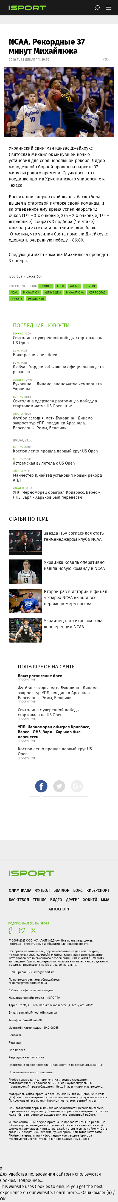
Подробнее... (30, 1180)
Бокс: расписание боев (35, 355)
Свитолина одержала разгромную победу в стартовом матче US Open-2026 (55, 403)
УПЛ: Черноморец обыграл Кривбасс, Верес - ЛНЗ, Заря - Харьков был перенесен (56, 494)
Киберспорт (97, 890)
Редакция (16, 1042)
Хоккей (90, 899)
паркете (17, 299)
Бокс (78, 890)
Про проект (17, 1050)
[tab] (41, 786)
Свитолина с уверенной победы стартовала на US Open (58, 340)
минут (74, 286)
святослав (97, 292)
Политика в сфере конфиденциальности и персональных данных (56, 1065)
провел (46, 286)
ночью (90, 286)
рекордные (36, 299)
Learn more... (67, 1192)
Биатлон (61, 890)
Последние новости (41, 325)
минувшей (52, 292)
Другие (72, 899)
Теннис (39, 899)
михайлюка (75, 292)
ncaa (14, 292)
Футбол (42, 890)
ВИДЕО (56, 899)
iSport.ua (16, 276)
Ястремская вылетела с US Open (44, 463)
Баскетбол (34, 276)
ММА (105, 899)
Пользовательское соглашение (31, 1072)
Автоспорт (59, 909)
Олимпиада (20, 890)
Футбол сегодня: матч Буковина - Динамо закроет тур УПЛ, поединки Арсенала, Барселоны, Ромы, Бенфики (53, 423)
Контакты (15, 1035)
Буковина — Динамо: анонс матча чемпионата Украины (57, 386)
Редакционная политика (26, 1057)
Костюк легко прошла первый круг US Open (55, 451)
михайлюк (31, 292)
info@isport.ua (44, 972)
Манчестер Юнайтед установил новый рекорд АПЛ (57, 477)
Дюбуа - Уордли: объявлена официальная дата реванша (58, 369)
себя (60, 286)
